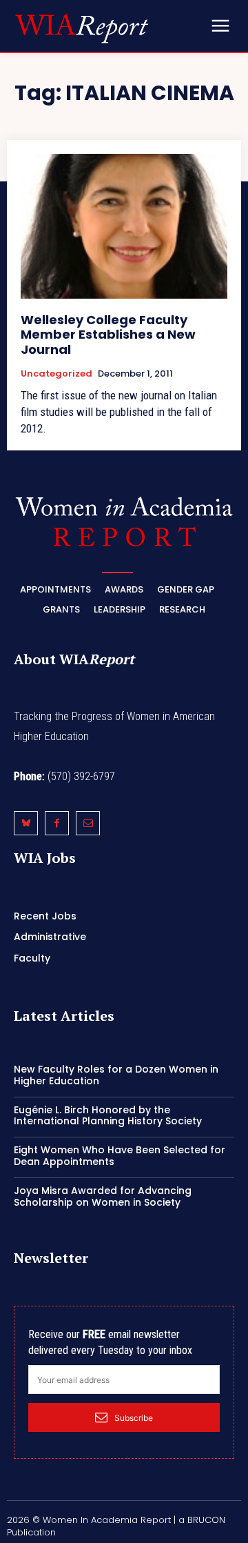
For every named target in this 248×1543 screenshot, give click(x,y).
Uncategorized (56, 373)
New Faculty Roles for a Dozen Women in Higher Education (116, 1075)
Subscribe (133, 1418)
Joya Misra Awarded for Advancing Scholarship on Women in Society (103, 1196)
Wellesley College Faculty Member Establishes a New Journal (108, 334)
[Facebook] (57, 823)
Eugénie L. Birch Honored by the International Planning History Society (108, 1115)
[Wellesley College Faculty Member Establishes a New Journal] (124, 226)
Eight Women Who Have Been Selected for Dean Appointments (119, 1155)
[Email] (88, 823)
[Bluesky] (26, 823)
